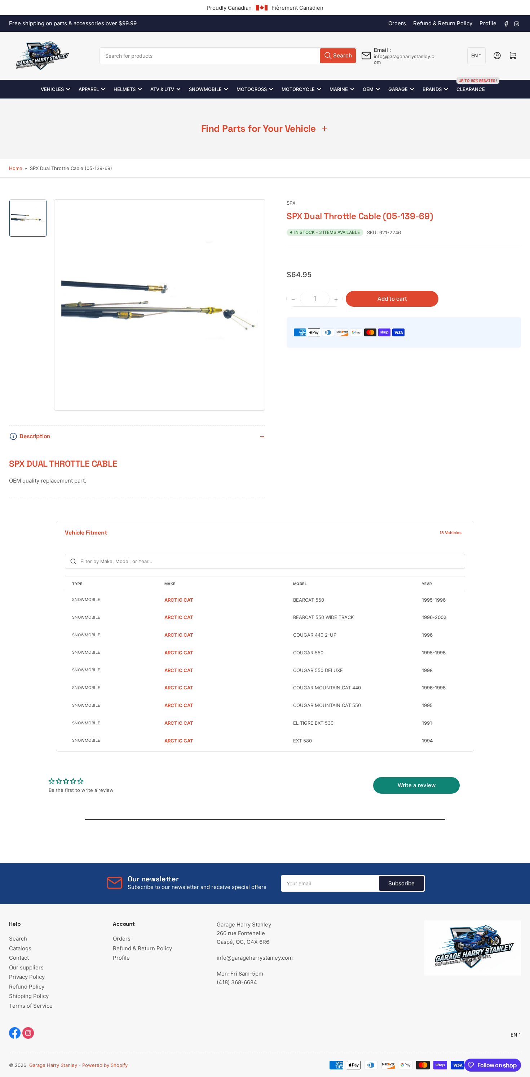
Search (18, 938)
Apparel (89, 89)
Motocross (252, 89)
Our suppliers (26, 967)
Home (15, 168)
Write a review (417, 785)
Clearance (470, 86)
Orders (397, 23)
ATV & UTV (162, 89)
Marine (339, 89)
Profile (488, 23)
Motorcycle (298, 89)
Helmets (125, 89)
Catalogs (20, 948)
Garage (398, 89)
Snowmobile (205, 89)
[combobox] (228, 55)
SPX (291, 203)
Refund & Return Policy (442, 23)
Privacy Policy (27, 976)
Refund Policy (26, 986)
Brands (432, 89)
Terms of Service (31, 1005)
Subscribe (401, 883)
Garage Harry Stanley (53, 1065)
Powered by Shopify (105, 1065)
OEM (368, 89)
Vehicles (52, 89)
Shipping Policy (29, 996)
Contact (19, 957)
